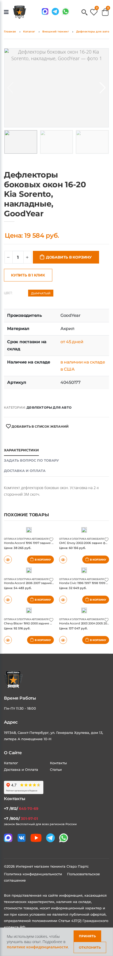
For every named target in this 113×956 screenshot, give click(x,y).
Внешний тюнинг (55, 31)
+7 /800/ (21, 818)
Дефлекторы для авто (92, 31)
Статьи (56, 769)
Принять (87, 936)
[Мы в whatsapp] (65, 11)
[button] (84, 12)
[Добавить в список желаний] (51, 539)
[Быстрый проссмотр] (8, 640)
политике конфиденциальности (37, 946)
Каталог (29, 31)
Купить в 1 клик (28, 275)
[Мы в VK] (21, 838)
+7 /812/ (21, 808)
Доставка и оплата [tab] (24, 471)
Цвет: (8, 293)
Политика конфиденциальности (33, 874)
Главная (10, 31)
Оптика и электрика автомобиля (26, 538)
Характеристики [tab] (21, 450)
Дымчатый (40, 293)
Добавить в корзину (69, 257)
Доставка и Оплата (21, 769)
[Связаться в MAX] (45, 11)
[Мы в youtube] (36, 837)
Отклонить (90, 947)
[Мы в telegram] (55, 11)
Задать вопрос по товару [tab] (31, 460)
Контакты (58, 763)
